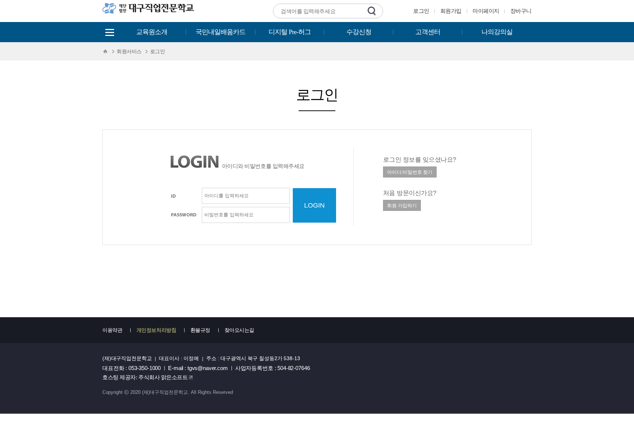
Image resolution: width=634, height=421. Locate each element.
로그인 (421, 11)
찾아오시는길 (239, 330)
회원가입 (451, 11)
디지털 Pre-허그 (290, 32)
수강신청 (358, 32)
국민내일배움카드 (220, 32)
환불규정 (200, 330)
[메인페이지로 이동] (149, 13)
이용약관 (112, 330)
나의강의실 (497, 32)
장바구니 (521, 11)
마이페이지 (486, 11)
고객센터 (427, 32)
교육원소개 (151, 32)
